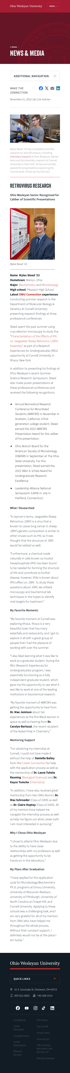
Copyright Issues (21, 1036)
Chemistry (37, 782)
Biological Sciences (34, 777)
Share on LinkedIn (58, 88)
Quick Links (22, 979)
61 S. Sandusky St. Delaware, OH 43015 (35, 989)
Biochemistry (27, 285)
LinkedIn (52, 1008)
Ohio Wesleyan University (26, 6)
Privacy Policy (43, 1033)
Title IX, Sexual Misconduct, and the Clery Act (44, 1049)
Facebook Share (41, 88)
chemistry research (20, 157)
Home (14, 47)
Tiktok (43, 1008)
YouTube (27, 1008)
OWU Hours (42, 1020)
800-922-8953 (22, 996)
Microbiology (50, 285)
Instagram (35, 1008)
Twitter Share (46, 88)
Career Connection (34, 763)
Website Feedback (46, 1058)
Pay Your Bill (42, 1026)
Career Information (18, 1027)
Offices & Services (17, 1053)
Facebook (18, 1008)
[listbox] (35, 978)
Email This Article (52, 88)
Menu (52, 6)
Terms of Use (43, 1039)
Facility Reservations (19, 1043)
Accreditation (19, 1020)
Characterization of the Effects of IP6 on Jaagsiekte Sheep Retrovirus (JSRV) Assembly (34, 341)
